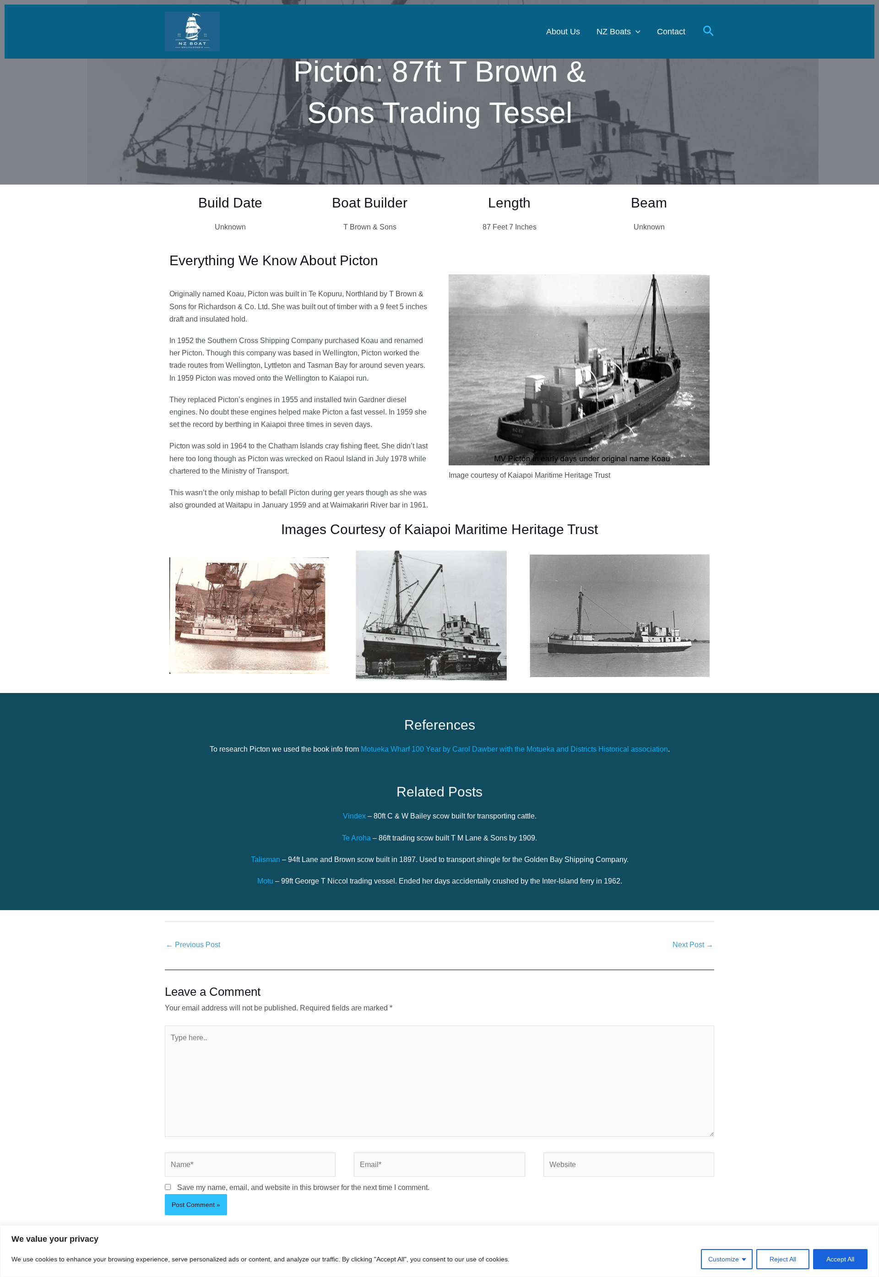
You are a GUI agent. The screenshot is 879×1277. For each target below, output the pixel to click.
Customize (723, 1259)
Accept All (840, 1259)
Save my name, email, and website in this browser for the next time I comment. (303, 1187)
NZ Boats (614, 31)
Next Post (693, 945)
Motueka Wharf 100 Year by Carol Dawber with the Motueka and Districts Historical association (514, 749)
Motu (266, 881)
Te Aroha (356, 838)
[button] (635, 32)
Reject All (783, 1259)
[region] (439, 1251)
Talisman (266, 859)
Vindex (355, 816)
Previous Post (193, 945)
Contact (671, 31)
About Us (563, 31)
